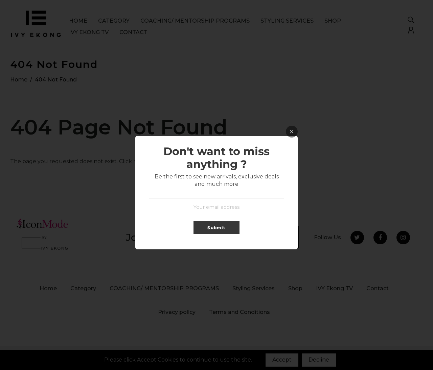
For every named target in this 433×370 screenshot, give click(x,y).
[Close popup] (292, 132)
